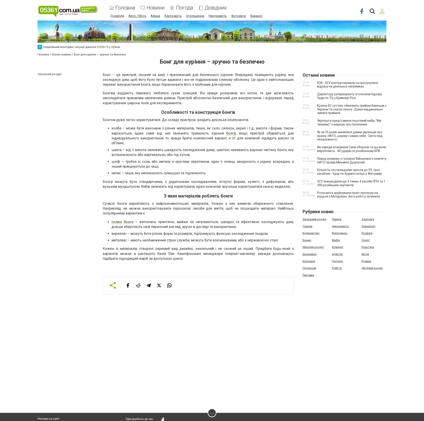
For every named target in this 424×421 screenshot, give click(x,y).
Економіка (309, 254)
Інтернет (337, 247)
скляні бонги (122, 222)
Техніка (336, 219)
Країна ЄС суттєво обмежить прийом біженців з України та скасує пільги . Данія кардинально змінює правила (351, 109)
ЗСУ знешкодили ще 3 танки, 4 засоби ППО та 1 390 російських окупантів (351, 183)
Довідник (216, 8)
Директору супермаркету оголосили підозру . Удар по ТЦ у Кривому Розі (350, 96)
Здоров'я (368, 219)
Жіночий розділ (313, 247)
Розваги (367, 233)
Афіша (155, 16)
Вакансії (256, 16)
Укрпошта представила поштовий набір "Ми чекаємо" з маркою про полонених (349, 122)
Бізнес (307, 240)
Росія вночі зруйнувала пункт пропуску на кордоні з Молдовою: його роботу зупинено (348, 194)
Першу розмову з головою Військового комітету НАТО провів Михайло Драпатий (351, 160)
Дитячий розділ (372, 268)
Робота (337, 268)
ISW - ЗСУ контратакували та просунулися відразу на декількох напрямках (347, 84)
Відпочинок (339, 233)
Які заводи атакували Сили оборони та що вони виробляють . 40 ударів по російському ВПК (351, 149)
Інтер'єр (337, 254)
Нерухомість (218, 16)
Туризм (307, 226)
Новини (156, 8)
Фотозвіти (238, 16)
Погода (184, 8)
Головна (125, 8)
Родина (366, 261)
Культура (368, 247)
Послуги (337, 261)
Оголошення (195, 16)
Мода (365, 254)
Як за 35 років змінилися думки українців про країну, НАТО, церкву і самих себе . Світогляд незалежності (349, 135)
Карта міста (173, 16)
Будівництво (311, 233)
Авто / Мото (137, 16)
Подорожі (309, 268)
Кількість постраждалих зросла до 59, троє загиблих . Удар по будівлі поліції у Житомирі (349, 171)
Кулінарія (309, 261)
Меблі (336, 240)
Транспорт (369, 226)
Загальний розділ (314, 219)
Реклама (308, 275)
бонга (231, 133)
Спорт (366, 240)
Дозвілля (117, 16)
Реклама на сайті (48, 418)
